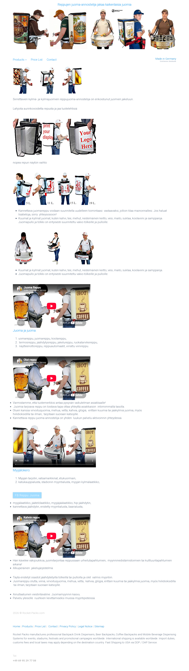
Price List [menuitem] (36, 59)
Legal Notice (85, 626)
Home (16, 626)
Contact (53, 626)
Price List (40, 626)
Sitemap (99, 626)
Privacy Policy (68, 626)
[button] (27, 495)
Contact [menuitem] (52, 59)
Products (27, 626)
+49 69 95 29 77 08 (24, 660)
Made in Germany (165, 58)
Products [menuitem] (18, 59)
